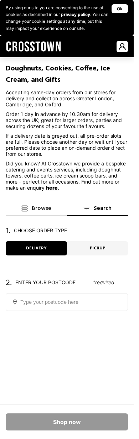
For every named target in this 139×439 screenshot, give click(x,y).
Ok (120, 8)
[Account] (122, 46)
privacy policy (75, 14)
